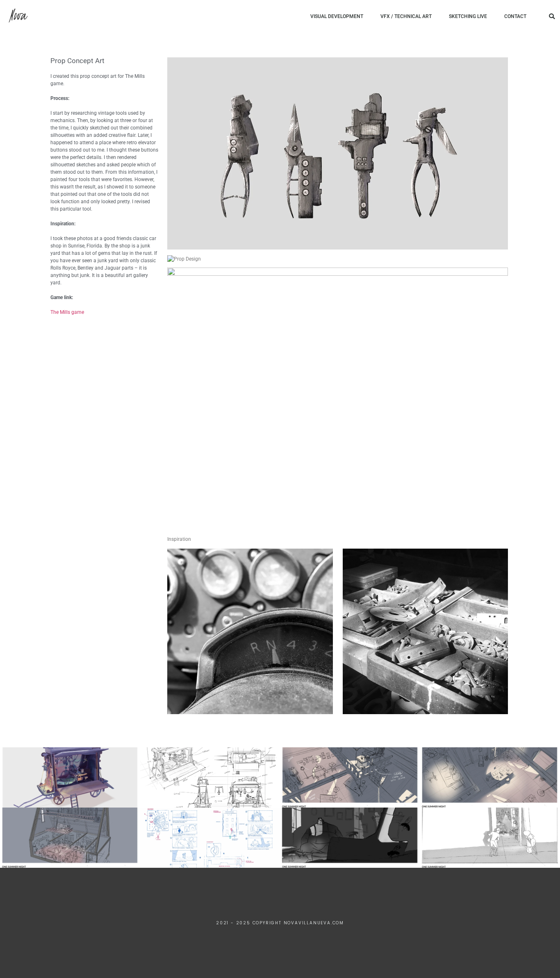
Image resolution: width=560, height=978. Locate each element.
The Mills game (67, 312)
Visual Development (336, 16)
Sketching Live (468, 16)
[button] (552, 16)
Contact (515, 16)
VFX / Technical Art (406, 16)
